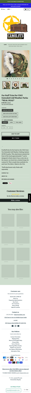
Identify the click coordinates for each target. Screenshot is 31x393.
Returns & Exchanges (8, 179)
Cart (28, 9)
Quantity (4, 125)
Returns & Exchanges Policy (15, 340)
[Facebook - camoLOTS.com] (13, 326)
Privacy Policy (15, 342)
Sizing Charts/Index (8, 119)
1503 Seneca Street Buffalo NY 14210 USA (15, 323)
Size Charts (15, 302)
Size (7, 119)
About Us (4, 176)
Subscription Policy (15, 351)
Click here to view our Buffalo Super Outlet (15, 317)
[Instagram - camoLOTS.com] (15, 326)
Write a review (15, 200)
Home (5, 44)
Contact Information (15, 337)
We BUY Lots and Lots (15, 347)
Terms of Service (15, 344)
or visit (15, 320)
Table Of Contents (15, 307)
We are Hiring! (15, 305)
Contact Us (5, 173)
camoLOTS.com (18, 378)
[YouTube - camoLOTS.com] (18, 326)
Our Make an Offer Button (15, 349)
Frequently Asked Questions (15, 300)
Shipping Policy (15, 338)
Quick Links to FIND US (15, 296)
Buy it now (15, 138)
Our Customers (15, 303)
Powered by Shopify (15, 379)
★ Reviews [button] (29, 198)
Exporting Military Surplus (15, 345)
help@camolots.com (19, 314)
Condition (4, 107)
